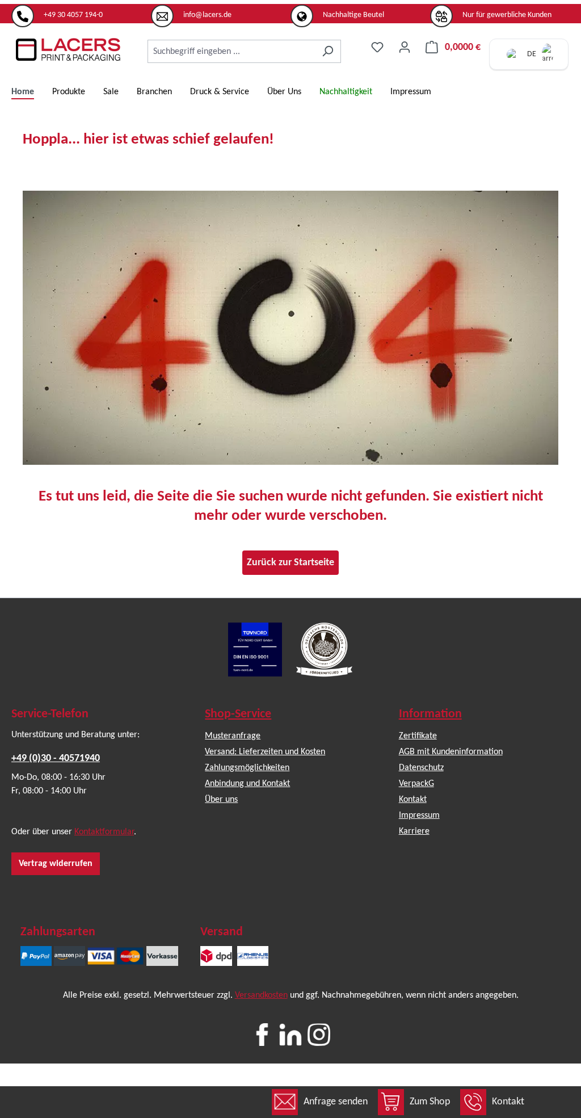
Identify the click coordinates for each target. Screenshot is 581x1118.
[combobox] (231, 51)
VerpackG (416, 783)
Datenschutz (421, 767)
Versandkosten (261, 995)
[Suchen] (327, 51)
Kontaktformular (104, 832)
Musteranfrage (232, 736)
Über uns (221, 799)
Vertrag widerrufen (55, 863)
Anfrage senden (336, 1101)
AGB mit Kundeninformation (451, 751)
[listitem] (81, 10)
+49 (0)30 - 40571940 (55, 758)
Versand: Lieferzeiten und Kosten (265, 751)
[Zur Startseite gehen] (68, 49)
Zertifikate (418, 736)
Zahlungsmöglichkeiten (247, 767)
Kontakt (508, 1101)
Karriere (414, 831)
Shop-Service (238, 714)
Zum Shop (430, 1101)
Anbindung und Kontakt (247, 783)
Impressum (419, 815)
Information (430, 714)
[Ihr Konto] (404, 47)
